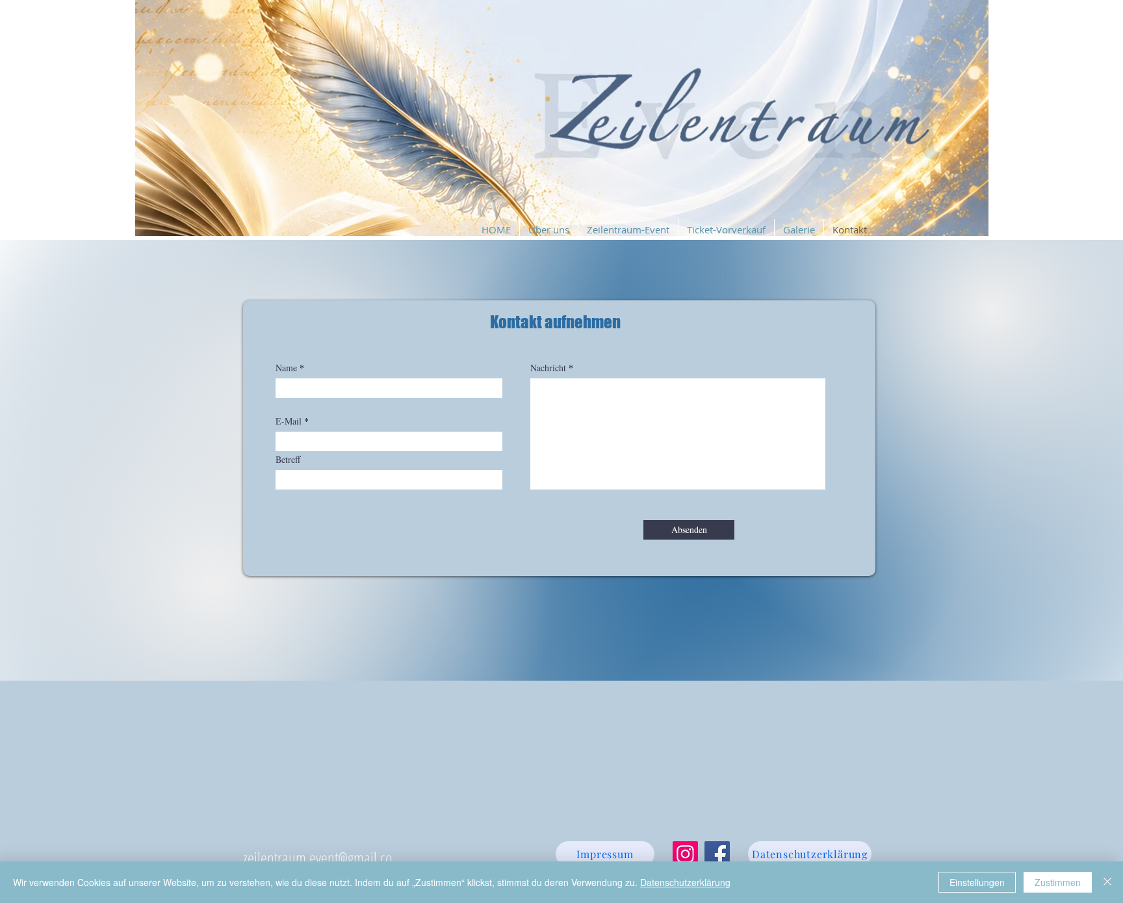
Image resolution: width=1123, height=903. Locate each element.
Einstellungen (977, 882)
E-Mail (289, 421)
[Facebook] (717, 854)
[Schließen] (1107, 882)
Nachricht (548, 368)
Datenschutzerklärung (685, 882)
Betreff (288, 459)
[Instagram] (685, 854)
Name (286, 368)
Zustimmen (1058, 882)
